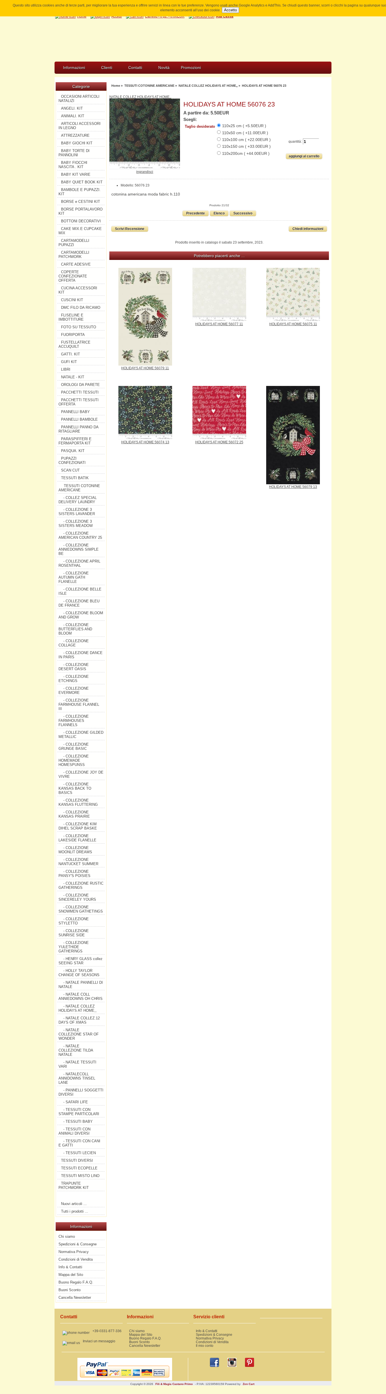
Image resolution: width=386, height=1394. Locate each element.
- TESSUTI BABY (78, 1121)
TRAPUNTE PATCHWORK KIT (73, 1185)
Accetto (230, 10)
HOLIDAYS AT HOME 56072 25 (219, 442)
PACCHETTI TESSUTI (80, 392)
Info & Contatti (70, 1267)
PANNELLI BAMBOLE (79, 419)
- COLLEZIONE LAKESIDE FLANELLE (77, 838)
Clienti (106, 67)
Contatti (135, 67)
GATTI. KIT (70, 354)
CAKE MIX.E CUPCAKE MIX (80, 231)
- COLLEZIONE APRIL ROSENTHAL (79, 563)
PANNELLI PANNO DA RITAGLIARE (78, 429)
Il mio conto (204, 1345)
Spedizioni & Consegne (77, 1244)
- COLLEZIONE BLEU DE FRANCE (78, 603)
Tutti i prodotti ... (74, 1211)
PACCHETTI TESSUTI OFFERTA (78, 402)
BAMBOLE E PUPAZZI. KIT (79, 192)
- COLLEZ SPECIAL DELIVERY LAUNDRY (77, 500)
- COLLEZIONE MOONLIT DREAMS (75, 850)
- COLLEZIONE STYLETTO (73, 921)
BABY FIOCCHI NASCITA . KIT (72, 164)
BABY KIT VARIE (75, 174)
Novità (164, 67)
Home (115, 85)
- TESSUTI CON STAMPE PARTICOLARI (78, 1112)
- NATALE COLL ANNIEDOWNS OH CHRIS (80, 996)
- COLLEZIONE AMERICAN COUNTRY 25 (80, 535)
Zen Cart (248, 1384)
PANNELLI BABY (75, 412)
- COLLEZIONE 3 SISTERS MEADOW (75, 523)
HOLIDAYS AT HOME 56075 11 (293, 324)
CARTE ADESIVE (76, 264)
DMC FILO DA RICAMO (80, 307)
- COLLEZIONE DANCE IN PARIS (80, 655)
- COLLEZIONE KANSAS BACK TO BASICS (74, 788)
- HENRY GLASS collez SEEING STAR (80, 961)
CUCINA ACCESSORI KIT (77, 290)
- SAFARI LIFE (75, 1102)
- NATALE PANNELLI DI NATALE (80, 984)
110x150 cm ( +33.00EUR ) (246, 146)
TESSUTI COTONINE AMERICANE (149, 85)
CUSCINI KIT (72, 300)
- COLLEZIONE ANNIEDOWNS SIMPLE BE (78, 549)
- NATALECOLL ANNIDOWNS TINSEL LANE (76, 1078)
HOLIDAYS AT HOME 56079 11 (145, 368)
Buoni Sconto (69, 1290)
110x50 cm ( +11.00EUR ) (245, 132)
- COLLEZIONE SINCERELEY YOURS (77, 897)
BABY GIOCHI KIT (76, 143)
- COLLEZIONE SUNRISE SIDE (73, 933)
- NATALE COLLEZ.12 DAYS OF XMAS (79, 1020)
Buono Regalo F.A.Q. (75, 1282)
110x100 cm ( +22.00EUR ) (246, 139)
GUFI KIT (69, 362)
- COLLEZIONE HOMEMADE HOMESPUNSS (73, 760)
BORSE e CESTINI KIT (80, 201)
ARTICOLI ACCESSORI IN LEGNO (79, 125)
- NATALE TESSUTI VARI (77, 1064)
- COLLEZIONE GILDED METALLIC (80, 734)
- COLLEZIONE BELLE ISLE (79, 591)
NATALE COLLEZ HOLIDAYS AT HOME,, (208, 85)
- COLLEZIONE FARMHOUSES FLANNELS (73, 720)
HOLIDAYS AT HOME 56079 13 (293, 486)
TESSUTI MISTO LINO (80, 1176)
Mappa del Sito (70, 1275)
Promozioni (191, 67)
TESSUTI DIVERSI (77, 1160)
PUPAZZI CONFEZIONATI (72, 460)
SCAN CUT (70, 470)
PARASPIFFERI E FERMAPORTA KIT (75, 441)
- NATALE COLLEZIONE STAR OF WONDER (78, 1034)
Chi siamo (66, 1236)
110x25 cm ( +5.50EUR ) (244, 125)
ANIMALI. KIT (72, 116)
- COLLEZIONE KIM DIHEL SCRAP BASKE (77, 826)
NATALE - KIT (72, 377)
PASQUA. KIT (72, 451)
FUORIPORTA (73, 335)
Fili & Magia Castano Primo (174, 1384)
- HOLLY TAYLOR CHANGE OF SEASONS (78, 973)
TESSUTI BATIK (75, 478)
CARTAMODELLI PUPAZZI (73, 242)
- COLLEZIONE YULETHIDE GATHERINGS (73, 947)
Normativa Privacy (73, 1252)
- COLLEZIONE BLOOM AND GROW (80, 615)
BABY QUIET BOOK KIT (82, 182)
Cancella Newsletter (74, 1297)
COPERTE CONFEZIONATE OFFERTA (72, 276)
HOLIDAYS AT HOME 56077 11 (219, 324)
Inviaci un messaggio (99, 1341)
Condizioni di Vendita (75, 1259)
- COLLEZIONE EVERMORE (73, 690)
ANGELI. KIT (72, 108)
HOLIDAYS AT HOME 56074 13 (145, 442)
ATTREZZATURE (75, 135)
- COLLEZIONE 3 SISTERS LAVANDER (76, 511)
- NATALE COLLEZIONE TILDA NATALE (75, 1050)
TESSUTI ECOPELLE (79, 1168)
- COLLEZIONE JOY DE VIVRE (80, 774)
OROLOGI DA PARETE (80, 385)
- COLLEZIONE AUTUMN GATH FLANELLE (73, 577)
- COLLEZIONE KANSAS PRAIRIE (74, 814)
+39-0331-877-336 (107, 1331)
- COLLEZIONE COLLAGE (73, 643)
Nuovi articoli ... (74, 1204)
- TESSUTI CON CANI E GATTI (79, 1143)
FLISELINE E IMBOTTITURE (71, 317)
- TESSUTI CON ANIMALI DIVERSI (74, 1131)
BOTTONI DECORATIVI (81, 221)
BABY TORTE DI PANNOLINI (74, 153)
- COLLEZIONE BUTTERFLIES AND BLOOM (75, 629)
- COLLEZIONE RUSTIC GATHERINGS (80, 885)
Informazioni (74, 67)
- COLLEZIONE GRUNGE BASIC (73, 746)
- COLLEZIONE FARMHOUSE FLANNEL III (78, 704)
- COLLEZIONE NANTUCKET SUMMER (78, 861)
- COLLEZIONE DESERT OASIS (73, 667)
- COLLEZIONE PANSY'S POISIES (74, 873)
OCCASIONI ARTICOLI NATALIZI (78, 98)
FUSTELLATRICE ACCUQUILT (74, 344)
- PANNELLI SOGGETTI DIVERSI (80, 1092)
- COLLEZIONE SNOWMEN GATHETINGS (80, 909)
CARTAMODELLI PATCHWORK (73, 254)
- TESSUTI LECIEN (79, 1153)
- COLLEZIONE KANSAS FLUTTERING (78, 802)
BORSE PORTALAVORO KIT (80, 211)
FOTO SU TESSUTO (78, 327)
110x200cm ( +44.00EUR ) (246, 153)
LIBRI (65, 369)
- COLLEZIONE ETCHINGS (73, 678)
